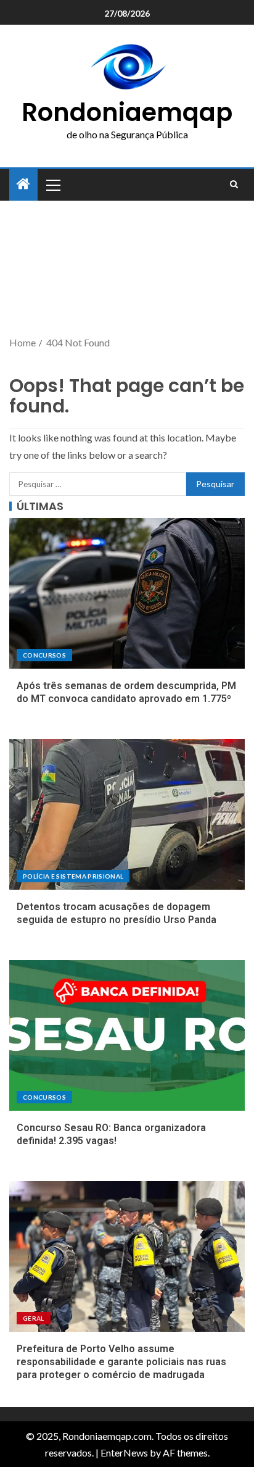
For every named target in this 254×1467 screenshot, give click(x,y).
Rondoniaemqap (127, 112)
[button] (52, 184)
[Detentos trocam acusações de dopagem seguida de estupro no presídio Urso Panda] (127, 814)
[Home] (23, 184)
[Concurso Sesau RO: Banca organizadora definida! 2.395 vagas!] (127, 1035)
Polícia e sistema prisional (73, 876)
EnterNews (124, 1452)
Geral (33, 1318)
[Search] (234, 184)
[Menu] (52, 184)
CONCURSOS (44, 655)
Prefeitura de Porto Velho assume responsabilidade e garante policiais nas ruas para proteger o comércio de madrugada (121, 1362)
